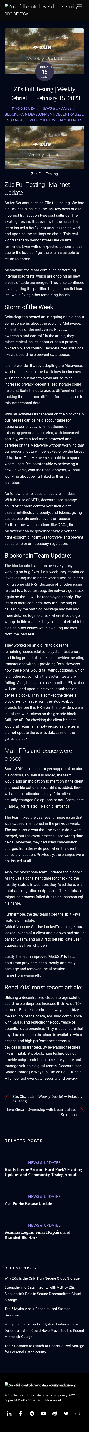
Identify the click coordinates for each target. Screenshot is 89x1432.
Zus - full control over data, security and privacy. (37, 1395)
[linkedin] (9, 1413)
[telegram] (32, 1413)
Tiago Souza (23, 108)
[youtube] (43, 1413)
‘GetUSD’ (55, 956)
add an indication (30, 781)
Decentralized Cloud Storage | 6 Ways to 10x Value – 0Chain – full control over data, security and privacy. (43, 1072)
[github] (55, 1413)
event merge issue (60, 817)
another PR (63, 683)
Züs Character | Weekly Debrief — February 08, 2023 (47, 1099)
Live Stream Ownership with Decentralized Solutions (42, 1112)
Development (38, 120)
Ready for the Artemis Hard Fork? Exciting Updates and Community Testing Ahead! (43, 1172)
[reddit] (77, 1413)
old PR (42, 645)
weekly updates (67, 120)
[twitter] (66, 1413)
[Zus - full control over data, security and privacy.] (43, 14)
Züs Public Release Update (28, 1203)
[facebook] (20, 1413)
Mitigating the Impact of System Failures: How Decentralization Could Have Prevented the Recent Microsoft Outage (44, 1330)
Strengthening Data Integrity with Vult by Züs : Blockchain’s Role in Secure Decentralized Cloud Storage (43, 1293)
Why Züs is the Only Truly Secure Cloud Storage (42, 1278)
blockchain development (29, 114)
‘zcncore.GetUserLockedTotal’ (40, 927)
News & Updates (56, 108)
